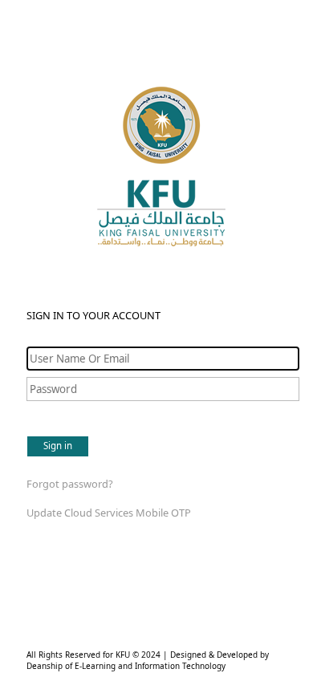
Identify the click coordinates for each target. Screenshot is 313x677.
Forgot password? (69, 483)
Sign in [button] (57, 446)
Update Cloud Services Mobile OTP (108, 512)
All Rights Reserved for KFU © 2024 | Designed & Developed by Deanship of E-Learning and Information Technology (147, 660)
